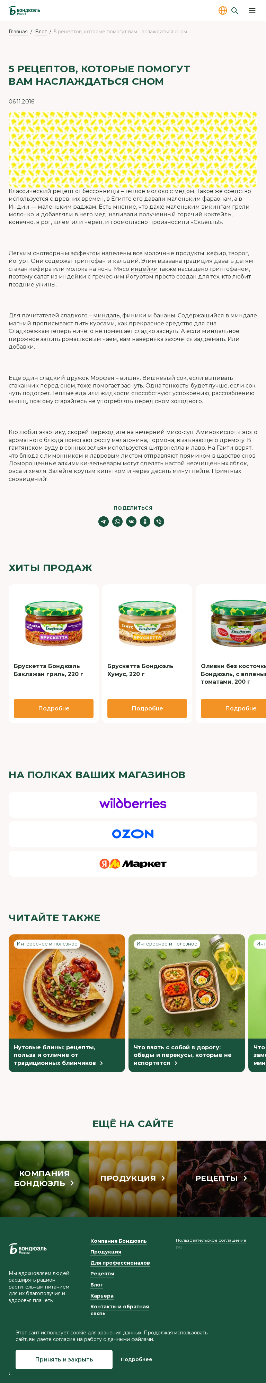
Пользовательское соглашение (211, 1240)
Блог (41, 31)
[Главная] (24, 10)
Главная (18, 31)
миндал (104, 315)
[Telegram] (103, 521)
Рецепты (102, 1273)
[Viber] (159, 521)
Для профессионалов (120, 1263)
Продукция (105, 1252)
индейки (144, 269)
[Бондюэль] (28, 1249)
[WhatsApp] (117, 521)
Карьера (102, 1296)
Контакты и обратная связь (119, 1310)
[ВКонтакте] (131, 521)
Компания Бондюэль (118, 1241)
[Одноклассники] (145, 521)
